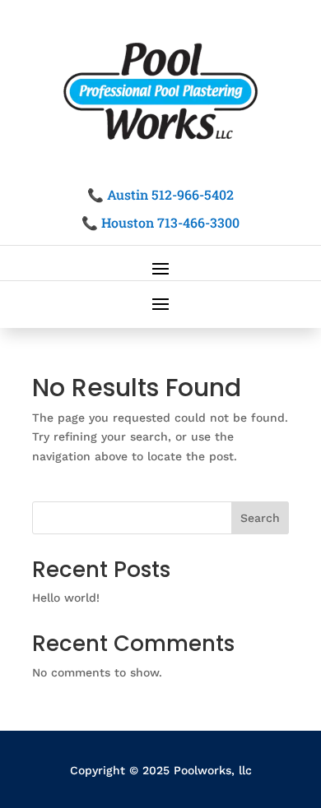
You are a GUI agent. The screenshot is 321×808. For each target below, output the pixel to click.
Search (260, 517)
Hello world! (66, 597)
